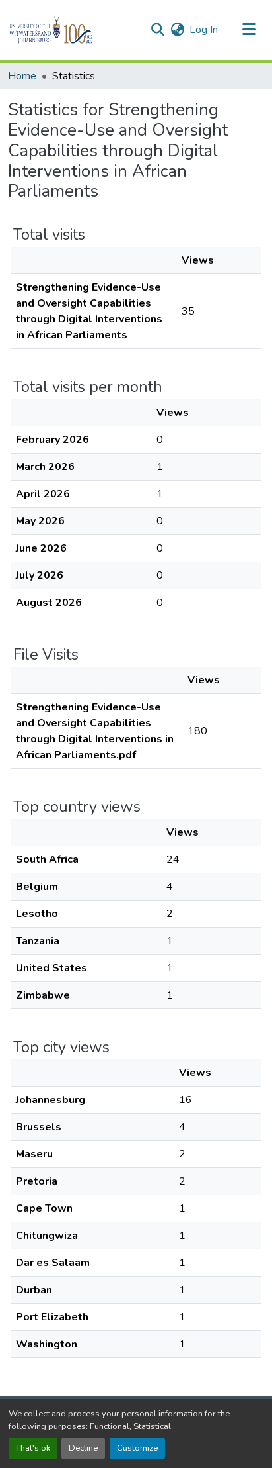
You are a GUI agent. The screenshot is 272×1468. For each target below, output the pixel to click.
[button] (73, 29)
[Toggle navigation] (249, 29)
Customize (137, 1448)
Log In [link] (203, 30)
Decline (83, 1448)
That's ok (33, 1448)
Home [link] (22, 76)
